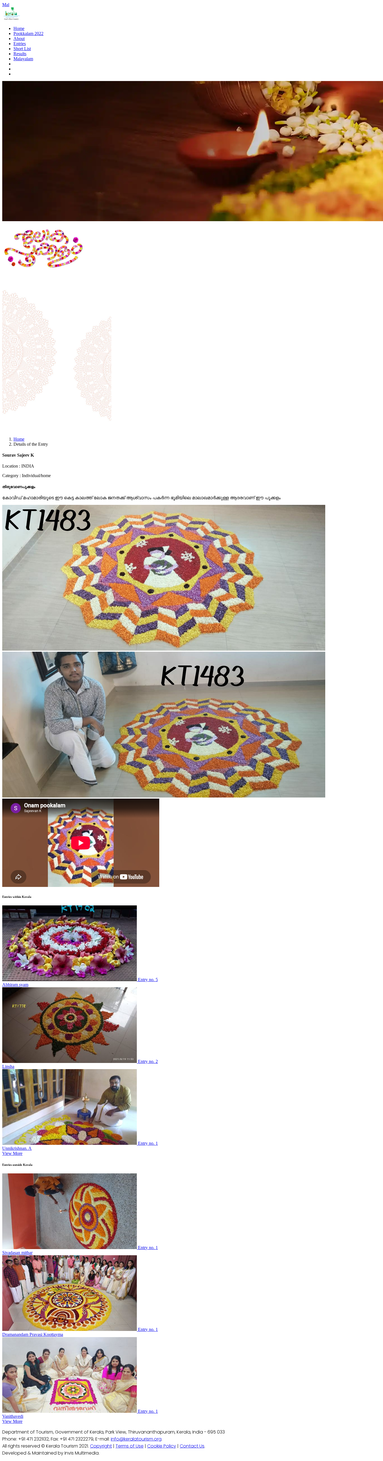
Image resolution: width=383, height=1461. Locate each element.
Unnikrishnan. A (17, 1148)
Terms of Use (130, 1446)
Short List (22, 48)
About (19, 38)
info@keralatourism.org (136, 1439)
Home (18, 28)
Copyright (101, 1446)
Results (19, 53)
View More (12, 1153)
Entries (19, 43)
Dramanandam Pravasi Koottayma (32, 1334)
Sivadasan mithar (17, 1252)
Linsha (8, 1066)
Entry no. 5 (148, 979)
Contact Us (192, 1446)
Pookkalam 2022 (28, 33)
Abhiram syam (15, 984)
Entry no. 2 (148, 1061)
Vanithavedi (12, 1416)
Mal (5, 4)
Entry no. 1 (148, 1143)
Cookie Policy (161, 1446)
